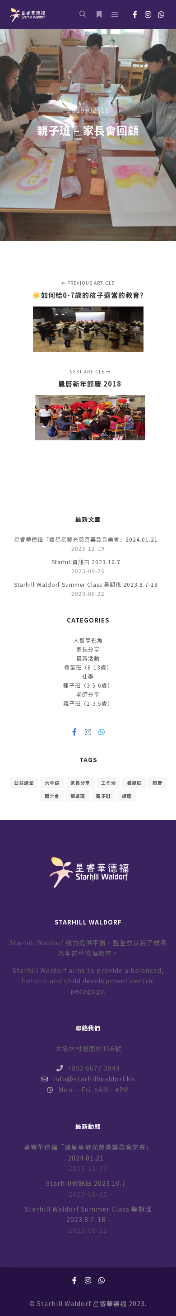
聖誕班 (77, 795)
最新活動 (88, 658)
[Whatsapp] (161, 14)
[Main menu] (115, 14)
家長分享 (88, 649)
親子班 (103, 795)
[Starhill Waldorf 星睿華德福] (27, 14)
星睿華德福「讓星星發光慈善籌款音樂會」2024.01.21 (86, 539)
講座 (127, 795)
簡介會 (52, 795)
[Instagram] (148, 14)
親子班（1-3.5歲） (88, 703)
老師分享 (88, 694)
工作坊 (108, 782)
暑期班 (134, 782)
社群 (88, 676)
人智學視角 (88, 640)
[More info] (99, 14)
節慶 (157, 782)
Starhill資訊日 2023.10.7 (85, 562)
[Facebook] (135, 14)
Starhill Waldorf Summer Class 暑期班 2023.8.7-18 (86, 584)
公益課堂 (24, 782)
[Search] (82, 14)
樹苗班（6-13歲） (88, 667)
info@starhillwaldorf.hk (94, 1078)
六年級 (52, 782)
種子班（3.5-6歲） (88, 685)
